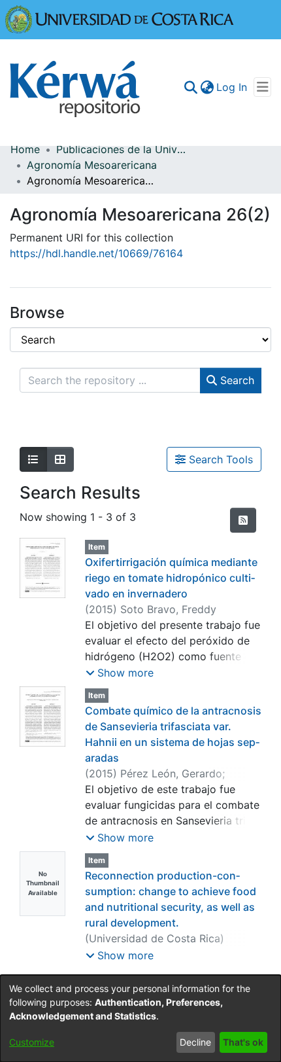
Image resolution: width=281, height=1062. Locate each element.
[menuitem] (207, 87)
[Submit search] (190, 87)
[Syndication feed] (243, 520)
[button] (119, 672)
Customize (31, 1042)
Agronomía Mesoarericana (92, 164)
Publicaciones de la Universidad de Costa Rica (121, 149)
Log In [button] (232, 87)
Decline (195, 1042)
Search (235, 380)
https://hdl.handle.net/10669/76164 (96, 253)
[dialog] (140, 1018)
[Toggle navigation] (262, 87)
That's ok (243, 1042)
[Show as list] (33, 459)
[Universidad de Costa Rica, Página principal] (119, 18)
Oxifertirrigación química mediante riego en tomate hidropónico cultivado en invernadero (171, 578)
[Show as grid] (60, 459)
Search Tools (219, 459)
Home (25, 149)
